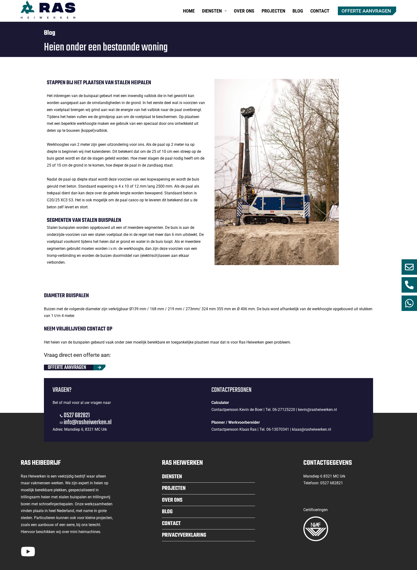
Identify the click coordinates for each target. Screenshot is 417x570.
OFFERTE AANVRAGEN (366, 11)
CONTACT (171, 523)
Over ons (244, 11)
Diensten (212, 11)
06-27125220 (283, 409)
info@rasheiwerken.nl (87, 422)
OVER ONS (172, 500)
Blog (297, 11)
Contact (319, 11)
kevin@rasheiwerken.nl (317, 409)
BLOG (167, 511)
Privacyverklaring (184, 535)
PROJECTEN (174, 488)
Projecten (273, 11)
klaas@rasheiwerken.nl (311, 429)
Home (189, 11)
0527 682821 (77, 415)
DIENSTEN (172, 476)
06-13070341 (277, 429)
